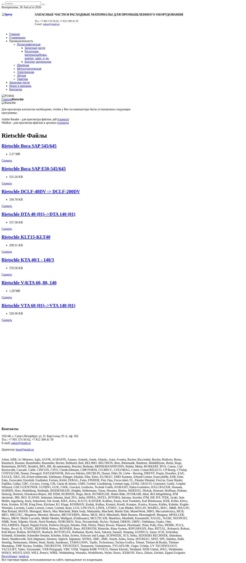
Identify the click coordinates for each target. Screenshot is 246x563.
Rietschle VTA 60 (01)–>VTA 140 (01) (38, 305)
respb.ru (24, 556)
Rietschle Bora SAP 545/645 (29, 145)
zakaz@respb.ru (51, 24)
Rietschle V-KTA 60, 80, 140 (29, 282)
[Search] (3, 4)
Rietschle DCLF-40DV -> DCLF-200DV (41, 191)
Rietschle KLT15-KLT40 (26, 236)
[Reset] (43, 4)
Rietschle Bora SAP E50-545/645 (34, 168)
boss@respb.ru (25, 449)
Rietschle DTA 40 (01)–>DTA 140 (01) (38, 214)
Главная (7, 99)
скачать (63, 119)
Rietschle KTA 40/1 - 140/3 (28, 259)
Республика (9, 556)
